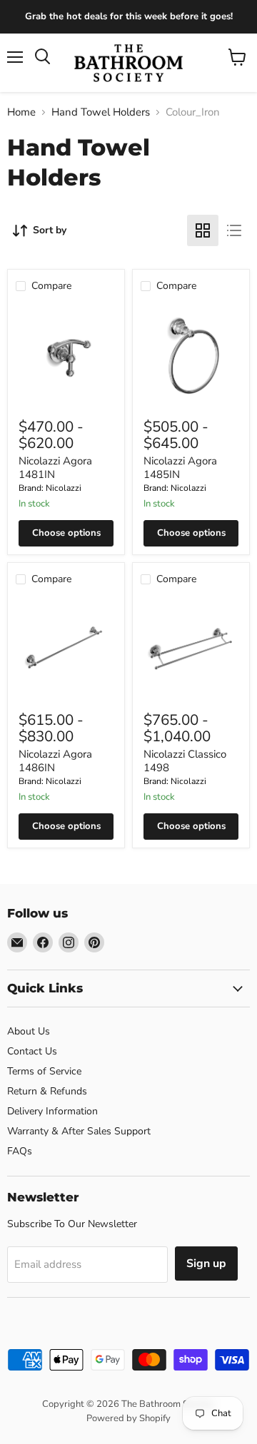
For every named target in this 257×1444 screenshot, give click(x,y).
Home (21, 112)
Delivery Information (52, 1111)
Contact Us (32, 1051)
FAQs (19, 1151)
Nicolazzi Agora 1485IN (180, 468)
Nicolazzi (63, 488)
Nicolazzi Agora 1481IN (55, 468)
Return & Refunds (47, 1091)
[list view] (234, 230)
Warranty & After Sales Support (79, 1131)
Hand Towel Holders (100, 112)
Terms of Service (44, 1071)
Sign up (206, 1263)
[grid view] (202, 230)
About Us (28, 1031)
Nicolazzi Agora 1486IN (55, 761)
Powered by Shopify (128, 1418)
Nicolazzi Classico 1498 (184, 761)
